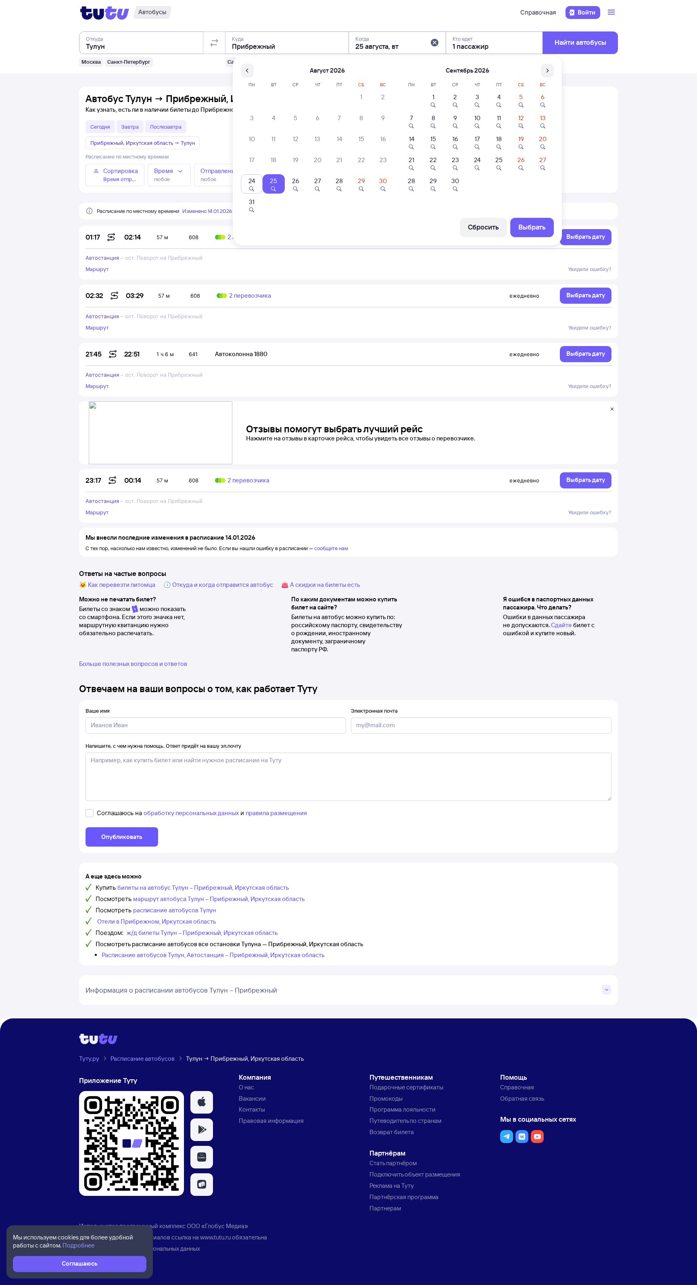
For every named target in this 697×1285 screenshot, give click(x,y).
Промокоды (386, 1098)
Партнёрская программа (403, 1197)
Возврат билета (391, 1132)
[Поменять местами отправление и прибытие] (214, 42)
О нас (246, 1087)
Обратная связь (522, 1098)
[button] (434, 42)
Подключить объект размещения (414, 1174)
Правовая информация (271, 1120)
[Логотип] (104, 12)
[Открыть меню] (612, 12)
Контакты (252, 1109)
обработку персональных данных (191, 813)
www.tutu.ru (215, 1237)
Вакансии (252, 1098)
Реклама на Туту (391, 1185)
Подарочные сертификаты (406, 1087)
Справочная (538, 12)
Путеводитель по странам (405, 1120)
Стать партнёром (393, 1163)
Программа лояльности (402, 1109)
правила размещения (276, 813)
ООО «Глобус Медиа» (217, 1226)
